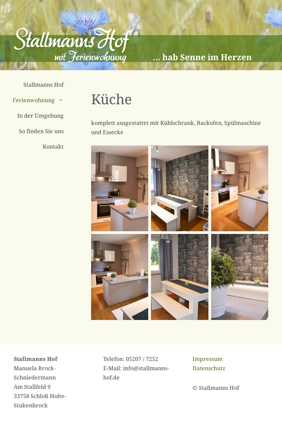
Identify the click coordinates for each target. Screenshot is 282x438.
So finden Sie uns (41, 131)
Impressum (208, 359)
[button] (62, 100)
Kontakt (53, 146)
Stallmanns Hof (43, 84)
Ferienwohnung (34, 100)
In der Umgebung (40, 115)
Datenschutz (209, 368)
